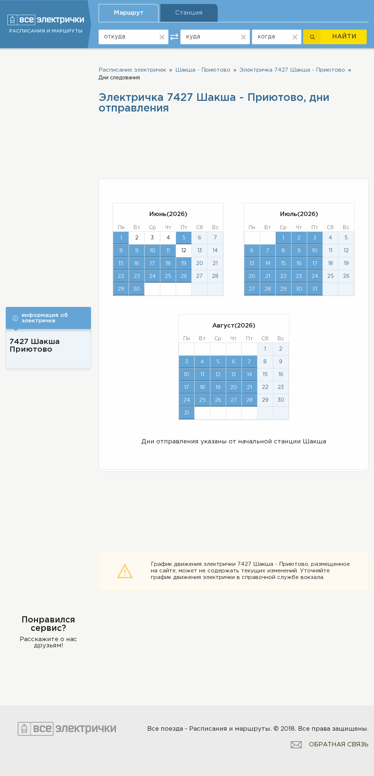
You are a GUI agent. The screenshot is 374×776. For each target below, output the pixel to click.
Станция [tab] (189, 13)
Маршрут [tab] (129, 13)
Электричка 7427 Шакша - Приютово (292, 70)
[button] (48, 318)
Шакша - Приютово (202, 70)
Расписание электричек (132, 70)
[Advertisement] (48, 172)
